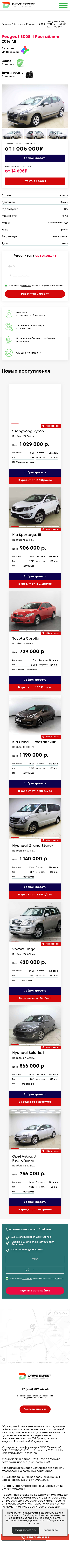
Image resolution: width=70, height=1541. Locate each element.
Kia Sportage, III (26, 535)
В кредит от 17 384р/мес (35, 791)
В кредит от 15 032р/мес (35, 480)
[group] (35, 404)
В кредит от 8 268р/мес (35, 1102)
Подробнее (50, 1530)
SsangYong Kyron (28, 431)
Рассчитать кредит (35, 294)
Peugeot (31, 24)
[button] (61, 109)
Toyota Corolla (25, 638)
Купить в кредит (35, 181)
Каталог (18, 24)
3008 (42, 24)
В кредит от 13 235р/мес (35, 584)
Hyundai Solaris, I (28, 1053)
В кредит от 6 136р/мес (35, 998)
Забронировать (35, 158)
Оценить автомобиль (35, 1291)
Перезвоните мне (35, 1409)
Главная (6, 24)
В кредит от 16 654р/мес (35, 894)
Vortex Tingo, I (25, 949)
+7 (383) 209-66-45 (35, 1389)
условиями (26, 286)
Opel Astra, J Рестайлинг (24, 1158)
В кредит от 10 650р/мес (35, 687)
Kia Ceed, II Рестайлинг (34, 742)
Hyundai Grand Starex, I (34, 845)
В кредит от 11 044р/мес (35, 1209)
